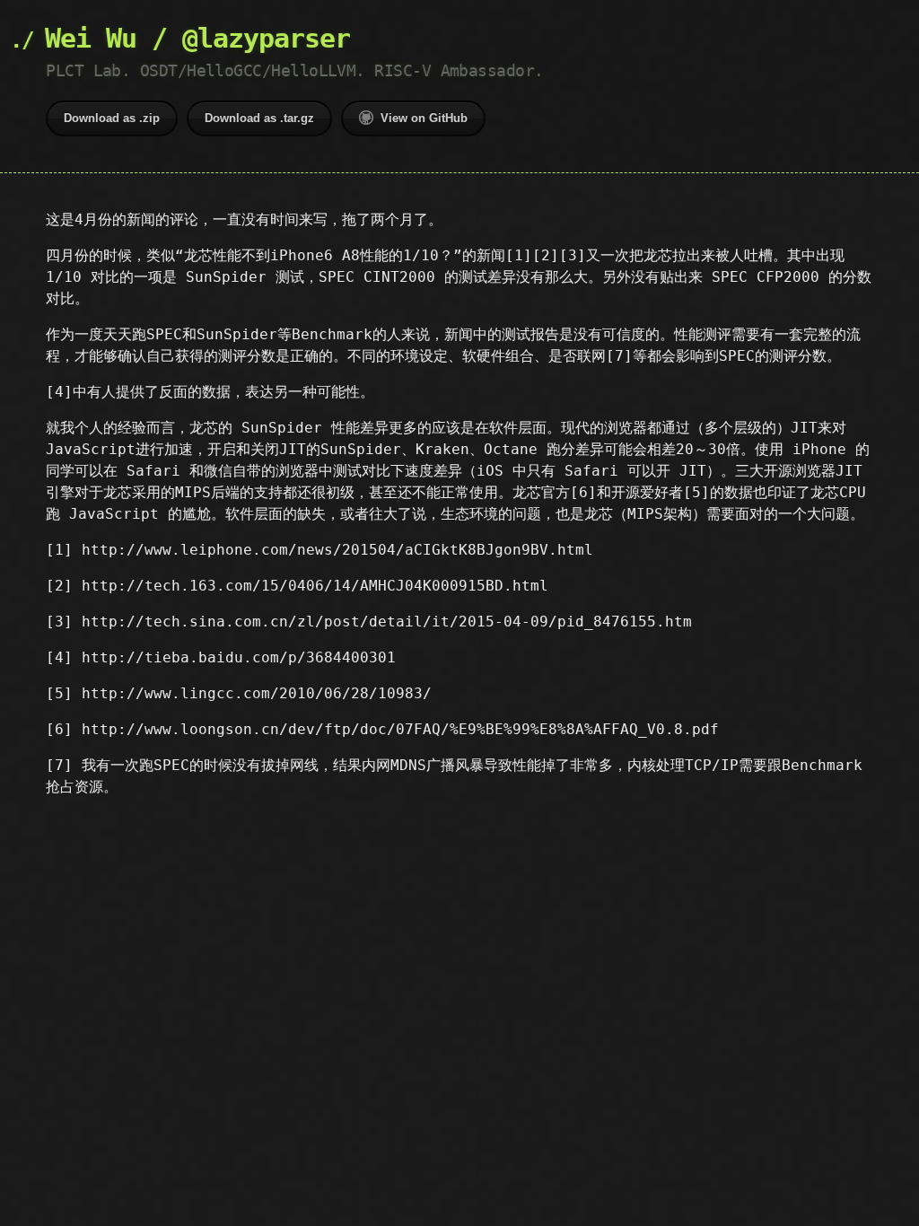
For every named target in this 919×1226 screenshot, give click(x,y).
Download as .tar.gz (259, 118)
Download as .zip (112, 118)
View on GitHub (424, 118)
